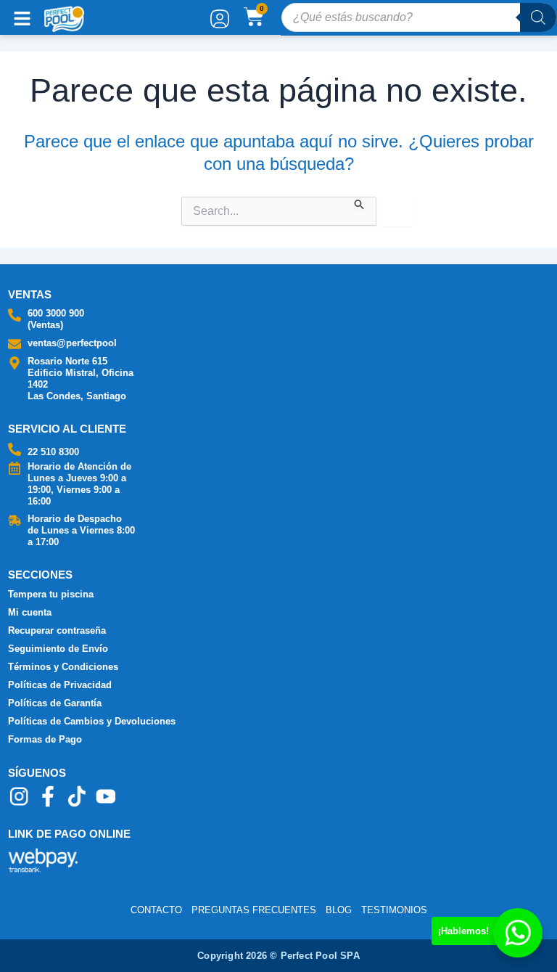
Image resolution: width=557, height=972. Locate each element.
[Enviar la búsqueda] (360, 203)
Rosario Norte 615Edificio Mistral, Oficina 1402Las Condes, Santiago (80, 378)
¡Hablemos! (463, 931)
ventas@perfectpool (72, 343)
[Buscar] (538, 17)
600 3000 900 (56, 313)
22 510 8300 (53, 451)
